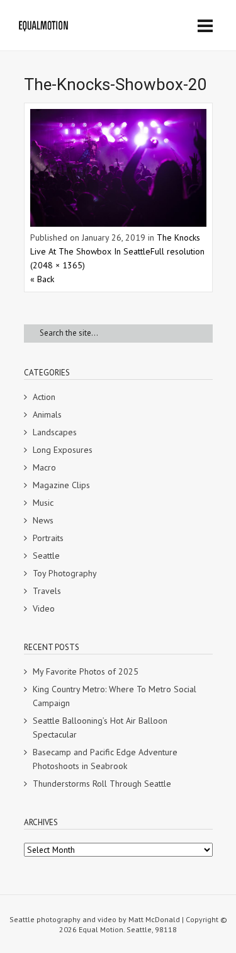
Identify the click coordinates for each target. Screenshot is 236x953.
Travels (47, 590)
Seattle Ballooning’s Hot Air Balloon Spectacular (100, 727)
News (43, 520)
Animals (47, 414)
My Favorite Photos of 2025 (85, 671)
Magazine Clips (61, 485)
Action (44, 396)
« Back (42, 279)
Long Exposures (63, 449)
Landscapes (55, 432)
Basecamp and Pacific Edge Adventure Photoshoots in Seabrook (105, 759)
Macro (44, 467)
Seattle (46, 555)
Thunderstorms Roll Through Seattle (102, 783)
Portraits (48, 538)
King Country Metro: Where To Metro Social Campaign (114, 696)
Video (44, 608)
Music (43, 502)
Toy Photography (65, 573)
